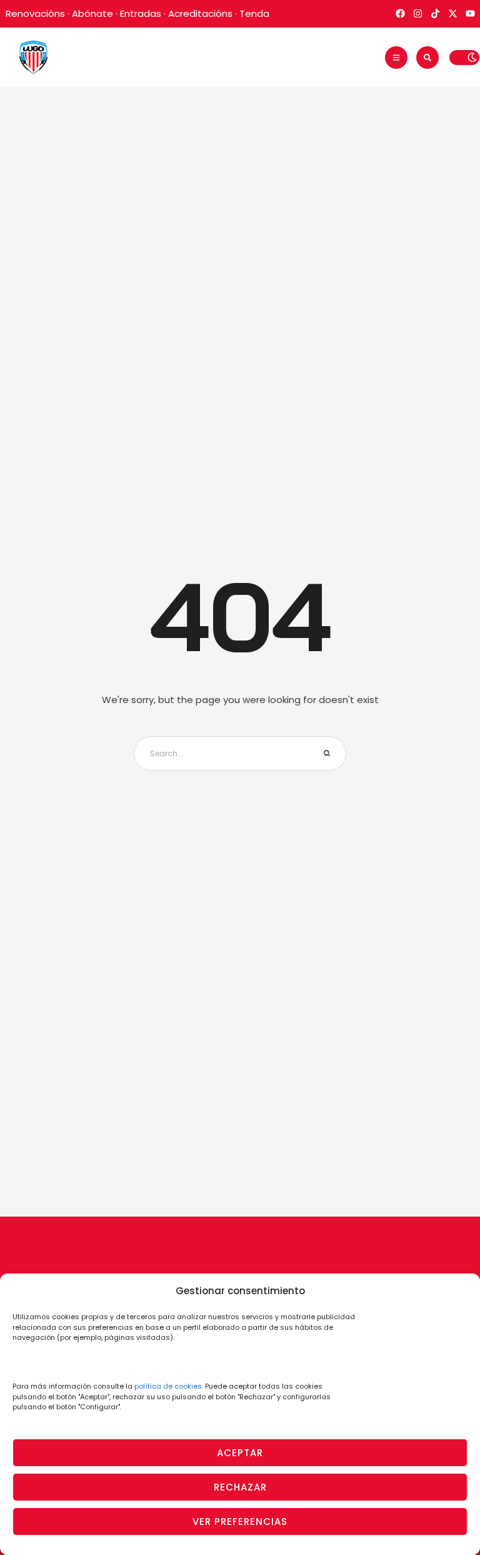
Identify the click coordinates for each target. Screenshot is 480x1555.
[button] (396, 57)
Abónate (92, 13)
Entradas (140, 13)
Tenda (254, 13)
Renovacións (35, 13)
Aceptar (240, 1452)
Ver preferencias (240, 1521)
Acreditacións (200, 13)
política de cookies (168, 1386)
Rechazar (240, 1487)
